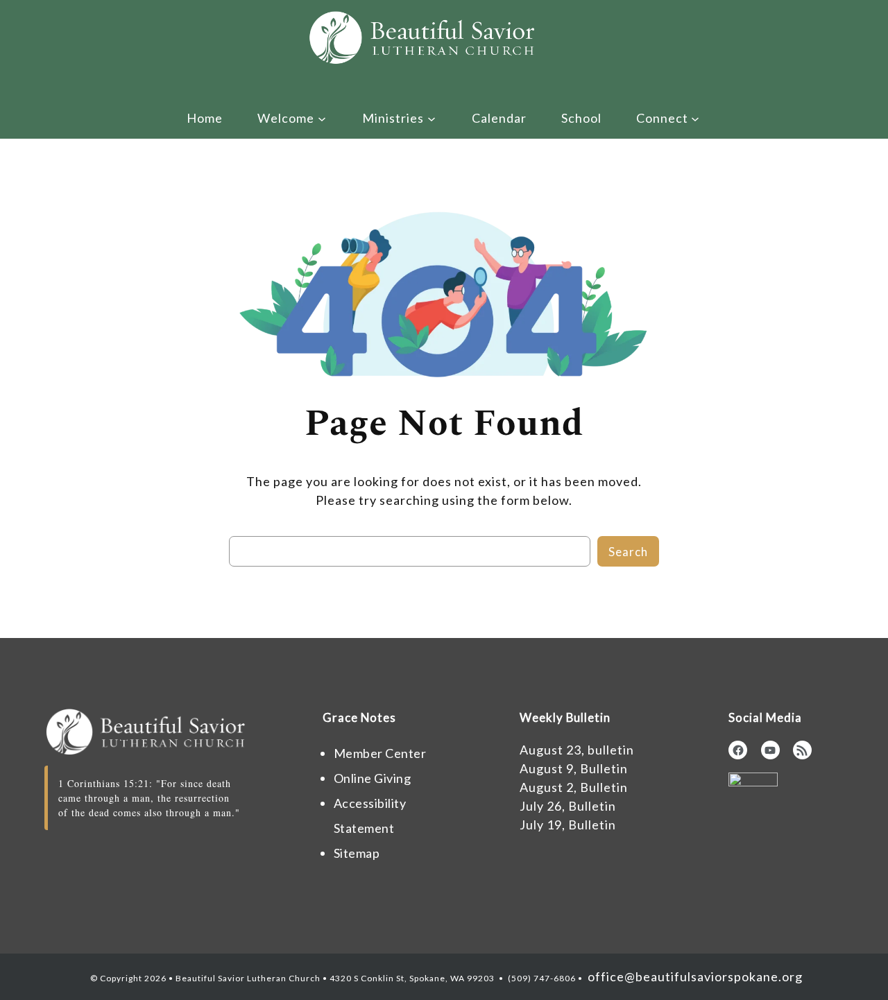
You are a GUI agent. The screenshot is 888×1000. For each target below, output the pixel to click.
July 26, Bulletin (568, 805)
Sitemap (357, 853)
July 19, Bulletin (568, 824)
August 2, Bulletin (574, 787)
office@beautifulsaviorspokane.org (694, 976)
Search (628, 551)
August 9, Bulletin (574, 768)
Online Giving (372, 778)
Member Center (380, 753)
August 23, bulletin (577, 749)
